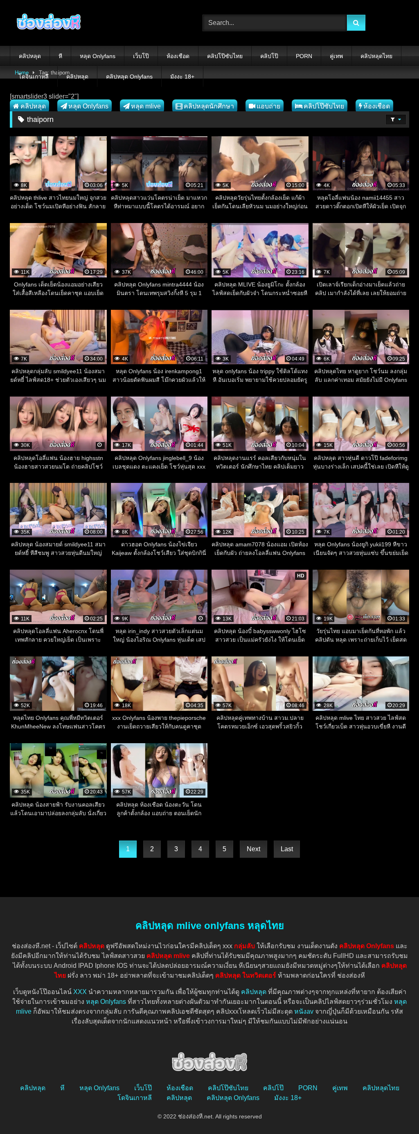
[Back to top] (394, 1110)
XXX (80, 991)
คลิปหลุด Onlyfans (129, 76)
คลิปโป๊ (269, 56)
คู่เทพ (336, 56)
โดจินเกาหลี (33, 76)
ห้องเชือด (178, 56)
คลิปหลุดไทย (376, 56)
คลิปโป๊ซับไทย (225, 56)
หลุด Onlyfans (97, 56)
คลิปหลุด (30, 56)
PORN (304, 56)
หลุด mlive (146, 106)
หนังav (303, 1011)
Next (253, 848)
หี (60, 56)
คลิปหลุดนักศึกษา (209, 106)
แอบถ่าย (268, 106)
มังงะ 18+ (182, 76)
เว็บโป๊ (141, 56)
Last (287, 848)
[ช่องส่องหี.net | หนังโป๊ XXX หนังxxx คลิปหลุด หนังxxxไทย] (93, 23)
